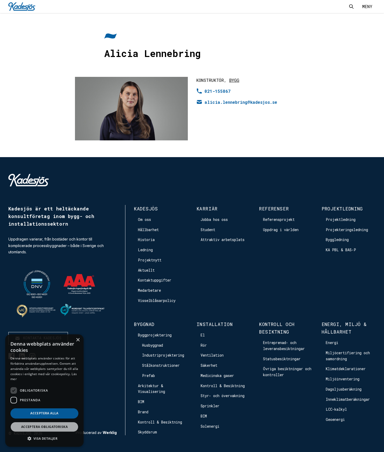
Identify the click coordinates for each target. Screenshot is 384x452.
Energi (332, 342)
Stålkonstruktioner (161, 365)
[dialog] (44, 390)
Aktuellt (146, 270)
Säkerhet (209, 365)
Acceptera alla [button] (44, 413)
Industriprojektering (163, 355)
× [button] (78, 340)
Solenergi (210, 426)
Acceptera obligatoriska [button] (44, 427)
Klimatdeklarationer (346, 368)
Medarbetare (149, 290)
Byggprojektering (155, 335)
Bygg (234, 80)
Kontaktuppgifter (154, 280)
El (203, 335)
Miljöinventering (342, 378)
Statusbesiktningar (282, 358)
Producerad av (96, 432)
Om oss (144, 219)
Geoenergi (335, 419)
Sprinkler (210, 405)
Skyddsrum (147, 432)
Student (208, 229)
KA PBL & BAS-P (341, 249)
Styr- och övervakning (223, 395)
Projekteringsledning (347, 229)
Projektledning (342, 208)
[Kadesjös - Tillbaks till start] (21, 6)
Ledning (145, 249)
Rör (204, 345)
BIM (141, 401)
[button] (44, 438)
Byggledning (337, 239)
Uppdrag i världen (281, 229)
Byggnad (144, 324)
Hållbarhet (148, 229)
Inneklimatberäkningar (348, 399)
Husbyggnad (152, 345)
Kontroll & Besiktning (160, 422)
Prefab (148, 375)
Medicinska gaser (217, 375)
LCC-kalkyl (336, 409)
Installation (214, 324)
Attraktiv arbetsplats (223, 239)
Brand (143, 411)
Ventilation (212, 355)
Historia (146, 239)
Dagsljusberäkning (344, 389)
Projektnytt (149, 260)
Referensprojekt (279, 219)
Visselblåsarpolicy (157, 300)
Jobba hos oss (214, 219)
